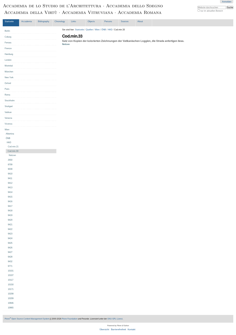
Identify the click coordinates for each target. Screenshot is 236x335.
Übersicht (104, 329)
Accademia (26, 21)
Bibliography (43, 21)
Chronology (60, 21)
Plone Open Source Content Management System (27, 319)
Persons (108, 21)
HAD (110, 29)
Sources (125, 21)
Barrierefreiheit (118, 329)
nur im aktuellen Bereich (211, 11)
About (140, 21)
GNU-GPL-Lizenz (115, 319)
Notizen (66, 44)
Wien (97, 29)
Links (73, 21)
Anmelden (226, 1)
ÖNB (103, 29)
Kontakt (131, 329)
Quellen (89, 29)
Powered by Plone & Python (118, 325)
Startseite (9, 21)
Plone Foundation (69, 319)
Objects (91, 21)
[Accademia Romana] (83, 10)
